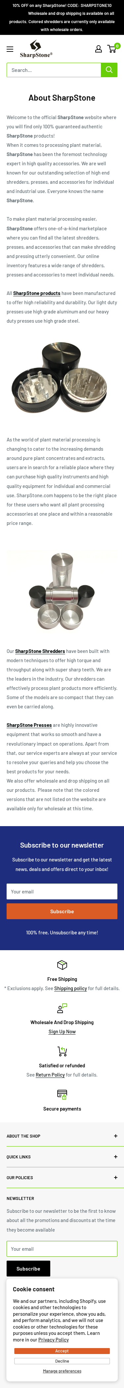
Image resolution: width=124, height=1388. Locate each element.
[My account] (98, 48)
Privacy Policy (53, 1339)
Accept (62, 1350)
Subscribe (62, 911)
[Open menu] (10, 49)
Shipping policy (70, 988)
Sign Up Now (62, 1031)
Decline (62, 1361)
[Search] (109, 70)
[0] (112, 49)
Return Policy (50, 1075)
